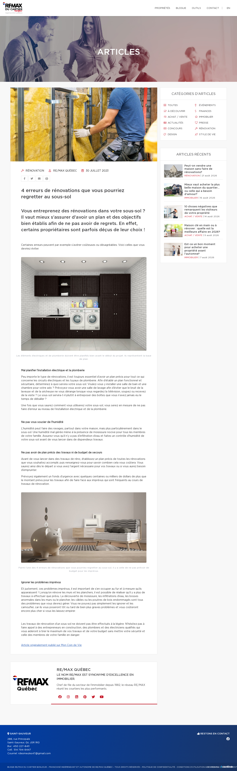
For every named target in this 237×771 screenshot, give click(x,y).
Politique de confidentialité (158, 767)
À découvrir (176, 111)
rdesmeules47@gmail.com (34, 753)
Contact (213, 8)
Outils (196, 8)
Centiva (227, 766)
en (228, 8)
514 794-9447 (22, 750)
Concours (174, 128)
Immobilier (205, 117)
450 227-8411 (21, 746)
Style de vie (207, 134)
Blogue (181, 8)
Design (172, 134)
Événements (207, 105)
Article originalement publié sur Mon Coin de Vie (51, 645)
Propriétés (162, 8)
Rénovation (34, 171)
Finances (204, 111)
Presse (203, 123)
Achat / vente (177, 117)
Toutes (172, 105)
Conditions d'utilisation (191, 767)
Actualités (175, 123)
